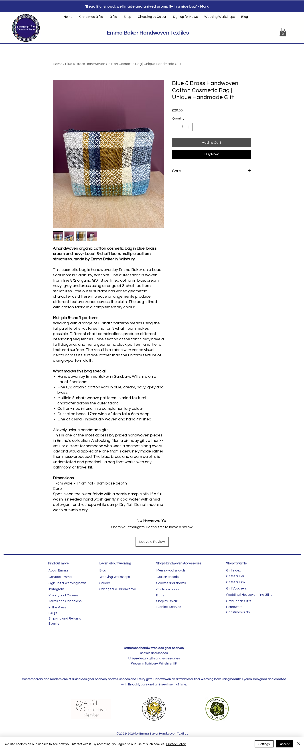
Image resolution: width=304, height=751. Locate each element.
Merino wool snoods (170, 570)
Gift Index (233, 570)
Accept (285, 744)
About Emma (58, 570)
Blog (102, 570)
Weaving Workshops (114, 577)
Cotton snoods (167, 577)
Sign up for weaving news (67, 583)
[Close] (298, 743)
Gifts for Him (235, 582)
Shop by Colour (167, 601)
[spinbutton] (182, 127)
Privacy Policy (176, 744)
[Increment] (189, 127)
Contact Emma (60, 577)
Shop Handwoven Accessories (178, 563)
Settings (264, 744)
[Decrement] (175, 127)
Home (58, 64)
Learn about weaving (115, 563)
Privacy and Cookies (63, 595)
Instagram (56, 589)
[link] (282, 32)
